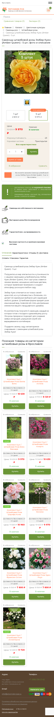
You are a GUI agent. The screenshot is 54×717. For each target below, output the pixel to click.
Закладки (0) (34, 21)
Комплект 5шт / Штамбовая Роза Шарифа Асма (14, 512)
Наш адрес (6, 680)
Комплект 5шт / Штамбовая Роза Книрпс (40, 444)
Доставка (43, 253)
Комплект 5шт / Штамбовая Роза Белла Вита (14, 381)
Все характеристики (26, 144)
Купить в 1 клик (15, 160)
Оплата (5, 258)
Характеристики (20, 253)
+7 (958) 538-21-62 (37, 679)
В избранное (14, 166)
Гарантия (23, 258)
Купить (33, 151)
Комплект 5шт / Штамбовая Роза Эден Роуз (39, 575)
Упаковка (14, 258)
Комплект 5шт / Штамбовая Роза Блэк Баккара (14, 447)
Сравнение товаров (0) (13, 21)
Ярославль (6, 3)
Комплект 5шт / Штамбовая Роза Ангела (40, 381)
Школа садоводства (10, 712)
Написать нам (36, 689)
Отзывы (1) (33, 253)
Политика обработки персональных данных (19, 701)
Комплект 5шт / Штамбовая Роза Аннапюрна (14, 637)
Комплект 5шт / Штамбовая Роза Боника (40, 510)
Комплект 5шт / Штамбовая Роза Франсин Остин (14, 575)
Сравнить (42, 166)
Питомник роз (7, 709)
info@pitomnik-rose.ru (11, 694)
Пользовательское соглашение (14, 704)
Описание (7, 253)
